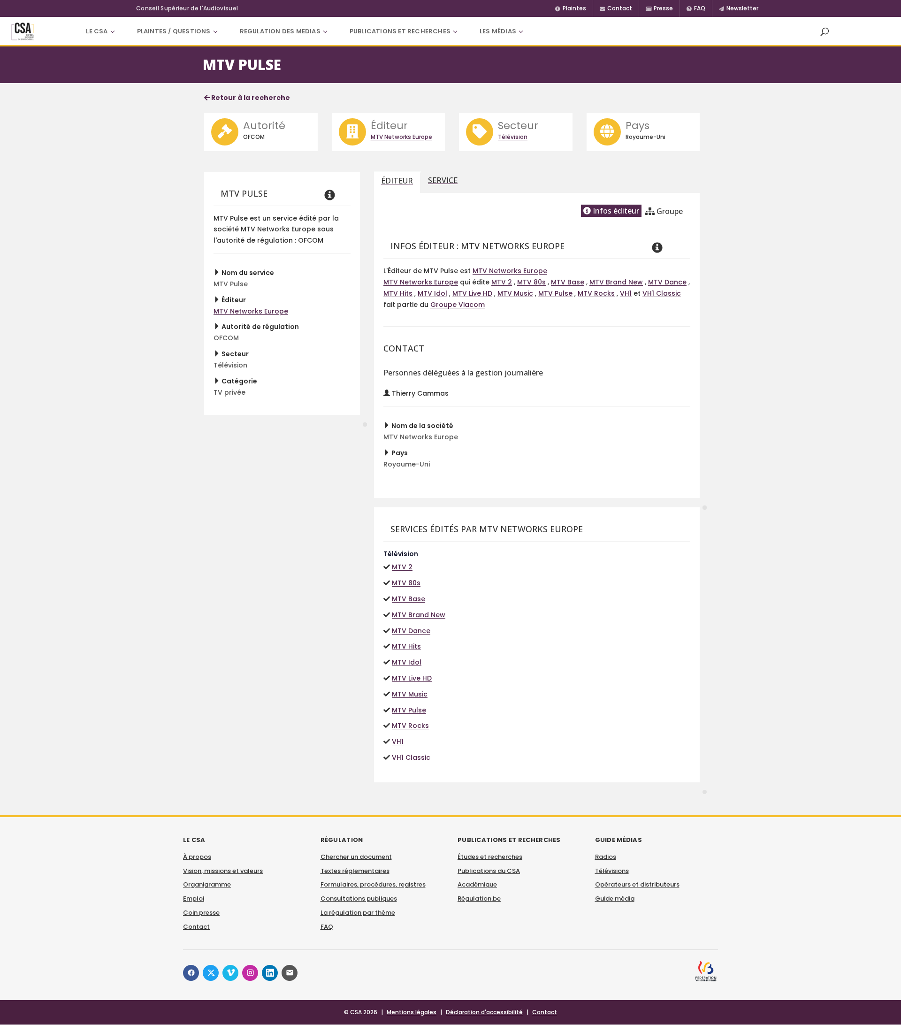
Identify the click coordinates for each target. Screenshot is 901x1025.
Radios (605, 856)
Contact (196, 926)
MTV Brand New (616, 282)
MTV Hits (397, 293)
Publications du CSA (489, 870)
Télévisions (612, 870)
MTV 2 (501, 282)
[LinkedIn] (270, 973)
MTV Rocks (596, 293)
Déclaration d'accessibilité (484, 1012)
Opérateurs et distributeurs (637, 884)
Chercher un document (356, 856)
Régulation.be (479, 898)
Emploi (193, 898)
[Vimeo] (230, 973)
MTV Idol (432, 293)
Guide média (614, 898)
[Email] (290, 973)
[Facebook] (191, 973)
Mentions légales (411, 1012)
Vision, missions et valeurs (223, 870)
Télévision (512, 137)
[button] (824, 31)
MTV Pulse (555, 293)
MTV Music (515, 293)
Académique (477, 884)
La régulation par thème (358, 912)
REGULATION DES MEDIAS (280, 31)
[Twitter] (211, 973)
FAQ (327, 926)
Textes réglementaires (355, 870)
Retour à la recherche (250, 97)
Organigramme (207, 884)
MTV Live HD (472, 293)
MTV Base (567, 282)
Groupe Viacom (457, 304)
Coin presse (201, 912)
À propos (197, 856)
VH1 (626, 293)
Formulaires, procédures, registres (373, 884)
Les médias (498, 31)
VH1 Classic (661, 293)
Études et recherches (490, 856)
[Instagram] (250, 973)
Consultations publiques (359, 898)
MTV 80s (531, 282)
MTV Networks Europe (401, 137)
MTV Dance (667, 282)
